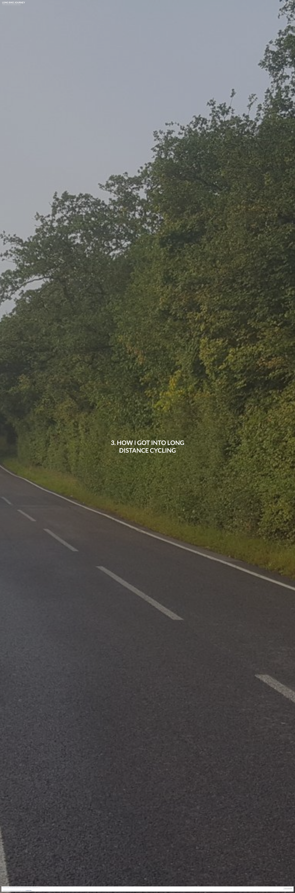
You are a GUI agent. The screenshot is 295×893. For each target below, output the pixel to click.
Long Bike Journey (13, 2)
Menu (289, 3)
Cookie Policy (28, 890)
